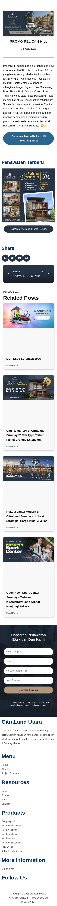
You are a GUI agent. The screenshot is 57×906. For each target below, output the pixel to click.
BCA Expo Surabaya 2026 (23, 358)
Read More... (13, 365)
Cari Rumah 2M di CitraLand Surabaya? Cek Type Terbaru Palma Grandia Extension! (25, 435)
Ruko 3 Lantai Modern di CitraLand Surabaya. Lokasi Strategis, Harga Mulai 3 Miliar (26, 516)
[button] (5, 258)
